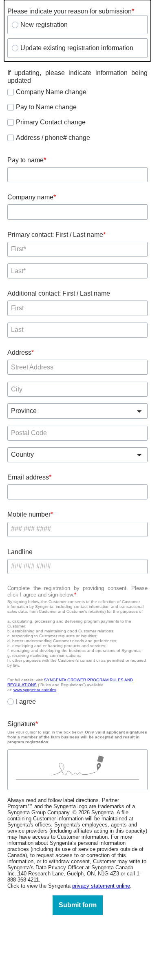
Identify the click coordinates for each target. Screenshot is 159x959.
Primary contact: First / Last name (55, 234)
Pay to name (25, 160)
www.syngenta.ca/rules (34, 689)
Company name (30, 197)
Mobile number (29, 514)
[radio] (15, 25)
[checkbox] (10, 92)
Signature (21, 723)
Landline (20, 551)
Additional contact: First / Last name (58, 293)
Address (19, 352)
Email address (28, 477)
